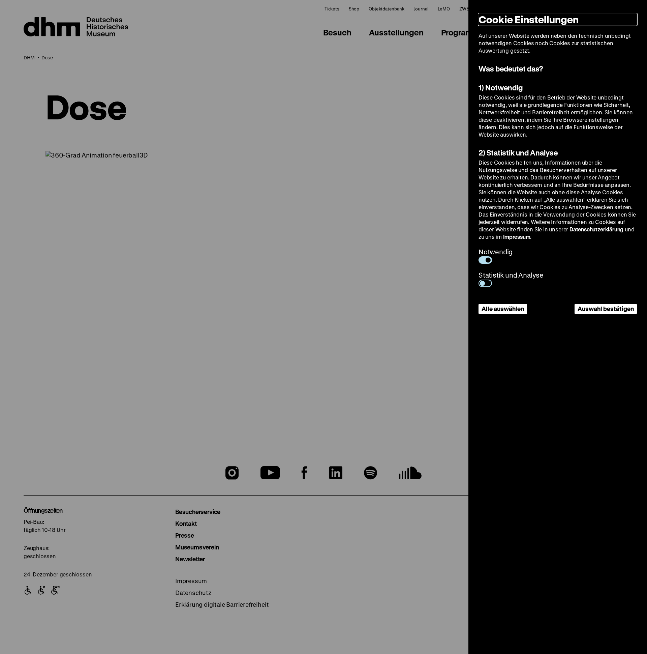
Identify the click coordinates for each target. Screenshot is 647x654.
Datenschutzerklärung (596, 229)
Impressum (516, 236)
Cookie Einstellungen (529, 19)
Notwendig (496, 252)
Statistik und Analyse (511, 275)
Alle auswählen (503, 308)
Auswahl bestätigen (606, 308)
